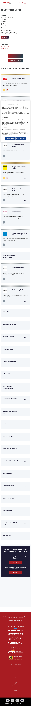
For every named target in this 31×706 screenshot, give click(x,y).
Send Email (5, 37)
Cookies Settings (10, 138)
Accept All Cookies (20, 138)
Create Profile (15, 562)
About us (15, 669)
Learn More (15, 572)
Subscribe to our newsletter (15, 620)
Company (16, 677)
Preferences (15, 687)
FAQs (15, 671)
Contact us (15, 667)
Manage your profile (15, 56)
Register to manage (15, 60)
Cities (15, 675)
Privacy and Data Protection (15, 685)
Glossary (15, 673)
